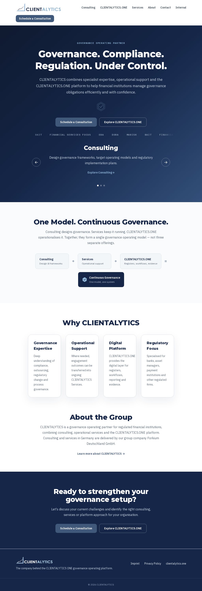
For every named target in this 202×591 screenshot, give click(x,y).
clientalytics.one (176, 563)
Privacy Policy (152, 563)
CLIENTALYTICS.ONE (113, 7)
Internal (181, 7)
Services (137, 7)
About (152, 7)
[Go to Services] (101, 185)
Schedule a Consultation (35, 18)
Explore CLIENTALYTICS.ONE (123, 122)
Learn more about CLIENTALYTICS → (101, 453)
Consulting (88, 7)
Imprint (135, 563)
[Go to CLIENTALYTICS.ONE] (104, 185)
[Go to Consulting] (98, 185)
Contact (165, 7)
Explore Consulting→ (101, 172)
